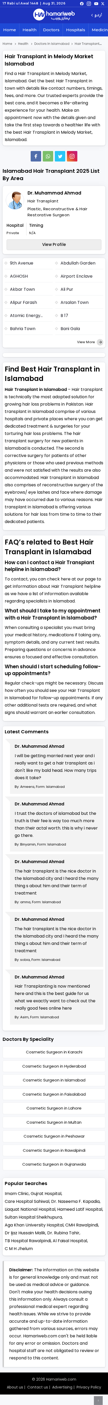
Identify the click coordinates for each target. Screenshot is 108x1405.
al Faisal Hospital (70, 1241)
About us (15, 1387)
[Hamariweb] (54, 15)
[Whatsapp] (48, 156)
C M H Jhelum (19, 1249)
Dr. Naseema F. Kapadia (75, 1201)
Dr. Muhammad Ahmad (54, 193)
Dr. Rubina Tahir (63, 1233)
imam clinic (17, 1194)
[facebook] (81, 3)
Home (9, 29)
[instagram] (72, 156)
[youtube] (96, 3)
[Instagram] (88, 3)
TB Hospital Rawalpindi (28, 1241)
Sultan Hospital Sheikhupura (33, 1217)
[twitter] (103, 3)
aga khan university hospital (34, 1225)
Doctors (51, 29)
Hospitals (75, 29)
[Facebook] (36, 156)
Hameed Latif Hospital (79, 1209)
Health (29, 29)
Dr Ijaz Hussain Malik (25, 1233)
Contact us (37, 1387)
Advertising (62, 1387)
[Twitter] (60, 156)
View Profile (54, 244)
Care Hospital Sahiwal (27, 1201)
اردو (98, 15)
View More (86, 342)
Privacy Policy (89, 1387)
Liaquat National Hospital (30, 1209)
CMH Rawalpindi (81, 1225)
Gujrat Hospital (46, 1194)
